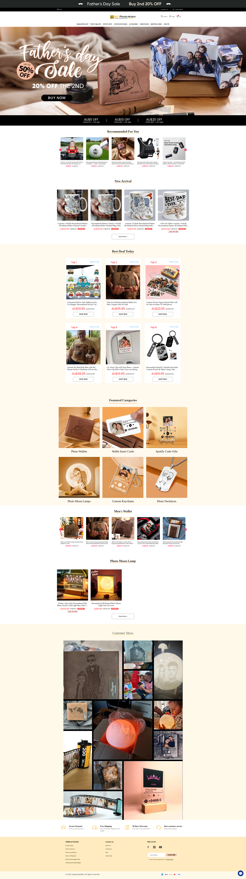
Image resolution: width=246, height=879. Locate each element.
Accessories (133, 24)
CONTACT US (164, 9)
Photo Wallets (95, 24)
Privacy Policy (69, 845)
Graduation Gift (83, 24)
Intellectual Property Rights (73, 863)
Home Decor (144, 24)
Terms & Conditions (71, 852)
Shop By (166, 24)
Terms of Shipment (70, 856)
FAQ (107, 852)
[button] (120, 112)
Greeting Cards (156, 24)
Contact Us (109, 849)
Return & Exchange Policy (72, 859)
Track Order (179, 9)
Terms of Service (70, 849)
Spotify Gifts (107, 24)
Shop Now (83, 314)
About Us (108, 845)
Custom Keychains (120, 24)
